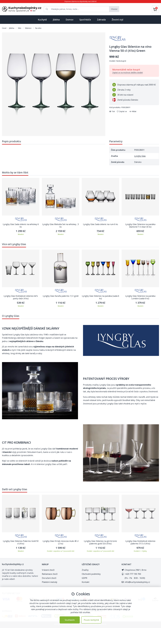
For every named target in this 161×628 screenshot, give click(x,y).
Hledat (114, 9)
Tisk (113, 111)
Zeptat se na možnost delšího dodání (127, 72)
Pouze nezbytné (91, 620)
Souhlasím (70, 620)
